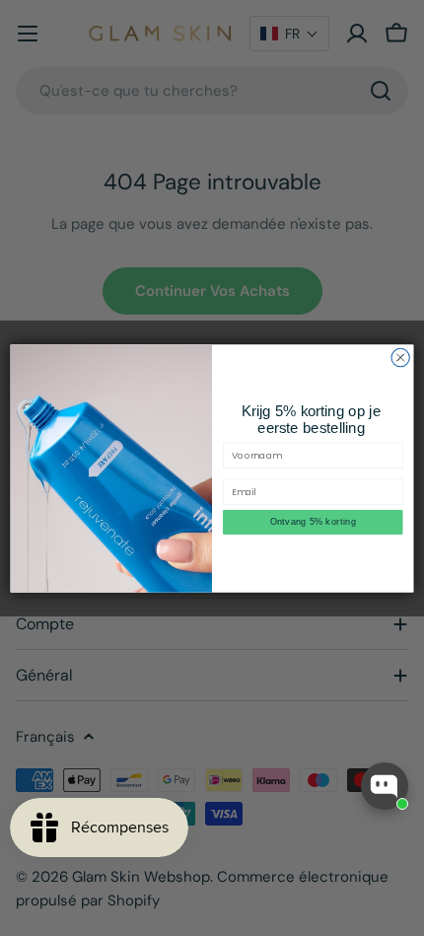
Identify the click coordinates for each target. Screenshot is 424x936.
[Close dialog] (400, 357)
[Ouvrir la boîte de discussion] (384, 786)
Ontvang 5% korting (313, 522)
